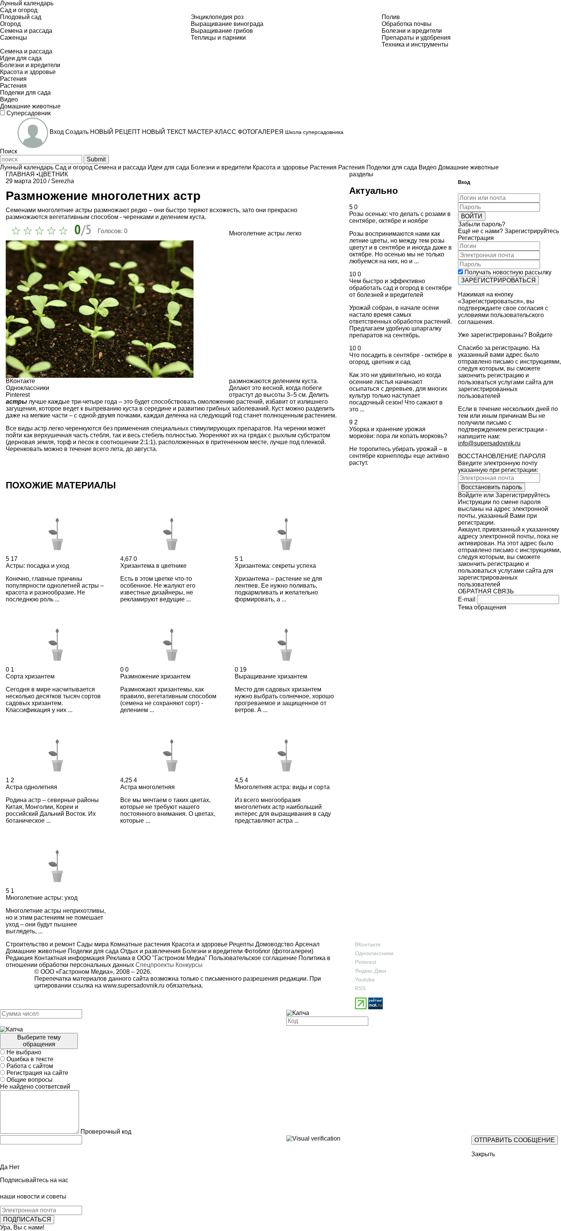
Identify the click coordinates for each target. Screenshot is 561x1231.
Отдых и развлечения (150, 951)
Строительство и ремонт (40, 944)
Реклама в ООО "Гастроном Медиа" (156, 958)
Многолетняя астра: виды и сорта (282, 787)
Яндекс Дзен (370, 971)
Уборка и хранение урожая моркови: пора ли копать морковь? (398, 432)
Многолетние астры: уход (41, 897)
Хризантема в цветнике (153, 565)
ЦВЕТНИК (53, 174)
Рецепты (240, 944)
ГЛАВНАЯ (20, 174)
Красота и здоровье (198, 944)
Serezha (62, 181)
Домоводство (273, 944)
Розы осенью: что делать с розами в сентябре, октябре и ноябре (400, 217)
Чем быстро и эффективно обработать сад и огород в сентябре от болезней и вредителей (400, 288)
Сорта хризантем (30, 676)
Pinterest (365, 962)
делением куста (294, 381)
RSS (360, 988)
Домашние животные (36, 951)
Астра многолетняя (147, 787)
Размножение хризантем (155, 676)
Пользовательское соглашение (253, 958)
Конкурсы (189, 965)
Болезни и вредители (212, 951)
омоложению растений (230, 401)
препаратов (254, 428)
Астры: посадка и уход (37, 565)
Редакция (19, 958)
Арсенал (306, 944)
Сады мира (92, 944)
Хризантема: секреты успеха (275, 565)
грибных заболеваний (237, 408)
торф (64, 442)
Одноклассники (374, 953)
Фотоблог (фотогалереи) (278, 951)
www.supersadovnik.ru (133, 985)
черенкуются (83, 428)
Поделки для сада (92, 951)
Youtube (365, 979)
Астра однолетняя (31, 787)
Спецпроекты (154, 965)
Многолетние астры (257, 233)
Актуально (373, 190)
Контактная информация (69, 958)
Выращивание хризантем (271, 676)
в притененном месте (236, 442)
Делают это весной (256, 388)
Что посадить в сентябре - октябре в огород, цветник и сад (400, 358)
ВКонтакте (367, 944)
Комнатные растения (139, 944)
